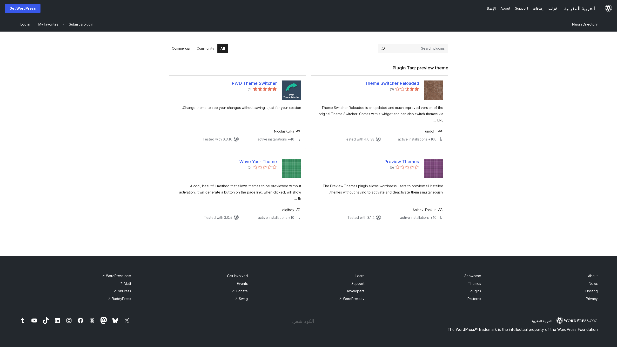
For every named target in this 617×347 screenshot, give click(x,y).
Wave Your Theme (258, 161)
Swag (241, 299)
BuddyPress (119, 299)
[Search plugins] (383, 48)
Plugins (475, 291)
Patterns (474, 299)
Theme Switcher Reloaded (392, 83)
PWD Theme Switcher (254, 83)
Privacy (592, 299)
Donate (240, 291)
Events (242, 283)
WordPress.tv (351, 299)
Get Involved (237, 276)
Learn (359, 276)
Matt (125, 283)
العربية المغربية (541, 321)
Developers (355, 291)
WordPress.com (116, 276)
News (593, 283)
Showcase (472, 276)
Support (357, 283)
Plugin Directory (585, 24)
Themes (474, 283)
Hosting (591, 291)
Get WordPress (22, 8)
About (593, 276)
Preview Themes (401, 161)
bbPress (122, 291)
